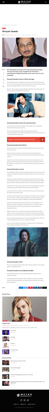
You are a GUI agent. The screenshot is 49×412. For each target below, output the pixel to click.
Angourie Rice (6, 323)
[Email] (3, 86)
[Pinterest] (3, 83)
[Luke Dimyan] (5, 338)
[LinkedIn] (3, 79)
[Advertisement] (24, 14)
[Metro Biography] (24, 2)
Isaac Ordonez (13, 330)
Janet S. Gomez (6, 325)
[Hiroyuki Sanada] (24, 52)
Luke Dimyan (12, 337)
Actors (4, 28)
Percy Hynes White (14, 350)
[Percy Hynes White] (5, 351)
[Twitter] (3, 76)
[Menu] (3, 2)
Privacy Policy (31, 404)
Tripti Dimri (12, 343)
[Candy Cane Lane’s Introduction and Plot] (5, 362)
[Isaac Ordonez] (5, 332)
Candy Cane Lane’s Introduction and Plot (18, 361)
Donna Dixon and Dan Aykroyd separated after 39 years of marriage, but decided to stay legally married (27, 382)
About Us (16, 404)
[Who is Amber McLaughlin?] (5, 369)
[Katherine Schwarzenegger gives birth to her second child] (5, 376)
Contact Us (23, 404)
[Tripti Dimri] (5, 345)
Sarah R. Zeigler (9, 34)
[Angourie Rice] (24, 309)
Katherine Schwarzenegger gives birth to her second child (21, 374)
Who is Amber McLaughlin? (15, 368)
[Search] (45, 2)
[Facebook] (3, 73)
